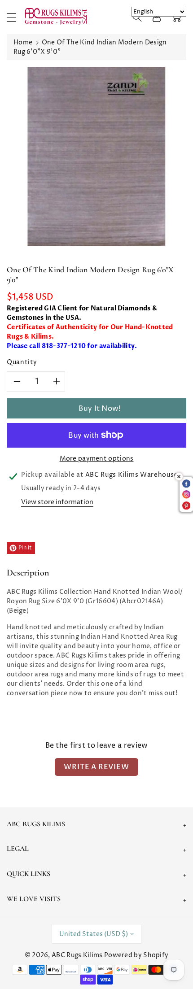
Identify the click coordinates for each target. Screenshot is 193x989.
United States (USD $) (93, 934)
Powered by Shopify (136, 955)
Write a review (96, 767)
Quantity (22, 362)
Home (22, 42)
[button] (16, 17)
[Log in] (157, 17)
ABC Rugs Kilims (77, 955)
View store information (57, 502)
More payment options (97, 458)
